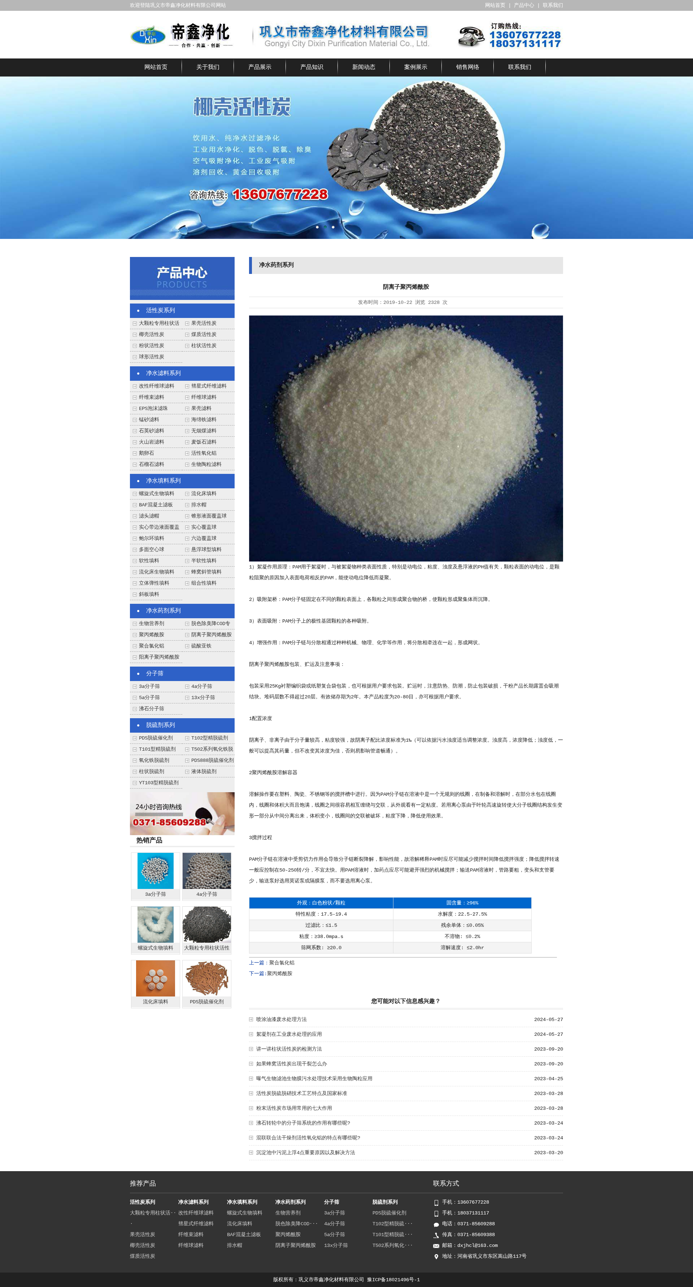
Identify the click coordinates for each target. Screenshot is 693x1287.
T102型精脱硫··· (392, 1224)
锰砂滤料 (149, 420)
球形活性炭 (151, 357)
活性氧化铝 (204, 453)
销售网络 (467, 67)
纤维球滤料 (204, 397)
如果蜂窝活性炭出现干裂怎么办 (291, 1064)
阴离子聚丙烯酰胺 (211, 635)
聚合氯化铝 (151, 646)
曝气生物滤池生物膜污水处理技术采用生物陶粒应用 (314, 1079)
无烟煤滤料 (204, 431)
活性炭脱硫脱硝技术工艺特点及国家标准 (301, 1093)
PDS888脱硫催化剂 (212, 760)
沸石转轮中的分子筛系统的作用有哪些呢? (303, 1123)
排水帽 (198, 505)
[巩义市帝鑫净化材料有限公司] (182, 48)
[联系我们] (182, 834)
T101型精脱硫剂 (157, 749)
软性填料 (149, 561)
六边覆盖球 (204, 538)
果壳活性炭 (204, 323)
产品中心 (524, 5)
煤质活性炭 (204, 334)
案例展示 (415, 67)
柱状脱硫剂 (151, 772)
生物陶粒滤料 (206, 464)
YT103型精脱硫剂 (159, 783)
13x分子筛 (203, 698)
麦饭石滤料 (204, 442)
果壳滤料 (201, 408)
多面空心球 (151, 550)
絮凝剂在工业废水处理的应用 (289, 1034)
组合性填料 (204, 583)
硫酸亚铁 (201, 646)
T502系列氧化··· (392, 1245)
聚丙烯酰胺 (151, 635)
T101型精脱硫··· (392, 1235)
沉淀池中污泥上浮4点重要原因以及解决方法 (305, 1153)
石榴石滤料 (151, 464)
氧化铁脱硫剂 (154, 760)
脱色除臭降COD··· (296, 1224)
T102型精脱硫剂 (209, 738)
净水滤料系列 (163, 373)
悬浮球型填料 (206, 550)
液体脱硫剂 (204, 772)
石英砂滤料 (151, 431)
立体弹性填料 (154, 583)
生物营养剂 (151, 624)
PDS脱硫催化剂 (156, 738)
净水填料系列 (163, 481)
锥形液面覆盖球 (209, 516)
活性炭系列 (160, 310)
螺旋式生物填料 (156, 494)
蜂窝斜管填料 (206, 572)
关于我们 (207, 67)
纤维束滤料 (151, 397)
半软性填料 (204, 561)
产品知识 (311, 67)
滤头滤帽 (149, 516)
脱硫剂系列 (160, 725)
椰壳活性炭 (151, 334)
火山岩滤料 (151, 442)
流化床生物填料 (156, 572)
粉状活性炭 (151, 346)
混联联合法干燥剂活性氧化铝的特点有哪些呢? (308, 1138)
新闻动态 (363, 67)
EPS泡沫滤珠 (153, 408)
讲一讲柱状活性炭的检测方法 (289, 1049)
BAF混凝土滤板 (156, 505)
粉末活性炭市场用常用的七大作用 (294, 1108)
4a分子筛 (201, 686)
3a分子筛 (149, 686)
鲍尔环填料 (151, 538)
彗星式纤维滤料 (209, 386)
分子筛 (155, 674)
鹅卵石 (146, 453)
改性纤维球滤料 (156, 386)
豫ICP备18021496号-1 (393, 1280)
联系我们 (553, 5)
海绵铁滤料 (204, 420)
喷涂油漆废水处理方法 (281, 1019)
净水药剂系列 (163, 611)
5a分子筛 (149, 698)
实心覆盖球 (204, 527)
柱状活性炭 (204, 346)
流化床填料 (204, 494)
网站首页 (495, 5)
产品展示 (259, 67)
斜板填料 (149, 594)
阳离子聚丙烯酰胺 (159, 657)
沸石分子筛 (151, 709)
